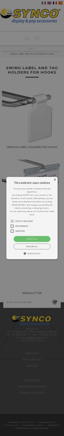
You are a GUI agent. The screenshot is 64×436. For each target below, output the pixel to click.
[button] (32, 218)
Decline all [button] (32, 246)
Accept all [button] (32, 239)
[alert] (32, 218)
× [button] (54, 180)
